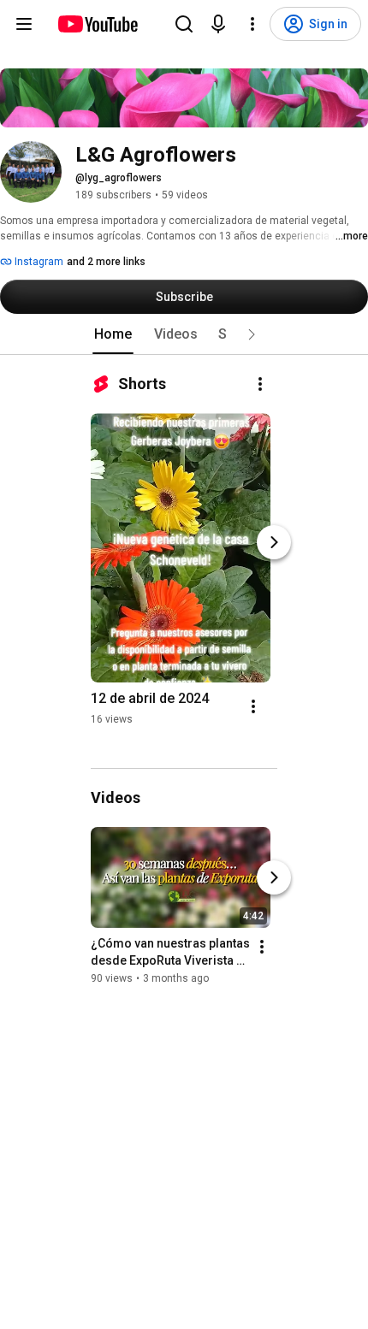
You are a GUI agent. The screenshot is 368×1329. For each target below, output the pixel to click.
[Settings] (252, 24)
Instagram (37, 262)
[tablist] (184, 334)
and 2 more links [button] (106, 262)
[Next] (274, 542)
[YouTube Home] (97, 24)
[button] (251, 334)
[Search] (184, 24)
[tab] (113, 334)
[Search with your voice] (218, 24)
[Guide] (24, 24)
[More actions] (260, 384)
